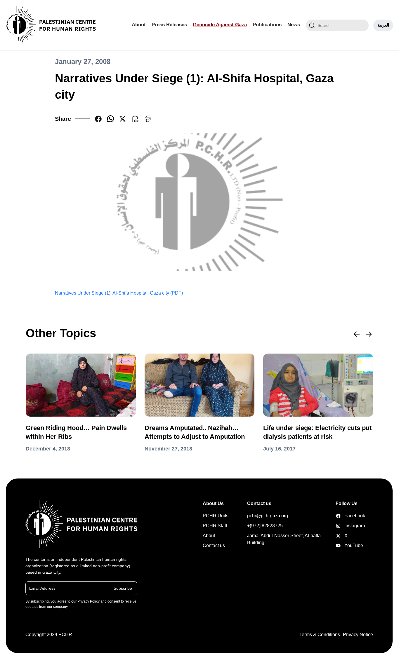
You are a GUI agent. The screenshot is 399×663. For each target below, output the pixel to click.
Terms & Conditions (319, 634)
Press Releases (169, 24)
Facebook (344, 515)
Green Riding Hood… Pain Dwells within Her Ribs (76, 432)
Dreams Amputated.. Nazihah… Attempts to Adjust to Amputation (195, 432)
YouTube (344, 545)
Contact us (214, 545)
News (293, 24)
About (139, 24)
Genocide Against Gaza (220, 24)
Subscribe (123, 588)
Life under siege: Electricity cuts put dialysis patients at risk (317, 432)
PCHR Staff (215, 525)
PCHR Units (215, 515)
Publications (267, 24)
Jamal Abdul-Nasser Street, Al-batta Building (284, 539)
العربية (383, 25)
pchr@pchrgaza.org (267, 515)
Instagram (344, 525)
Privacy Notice (358, 634)
